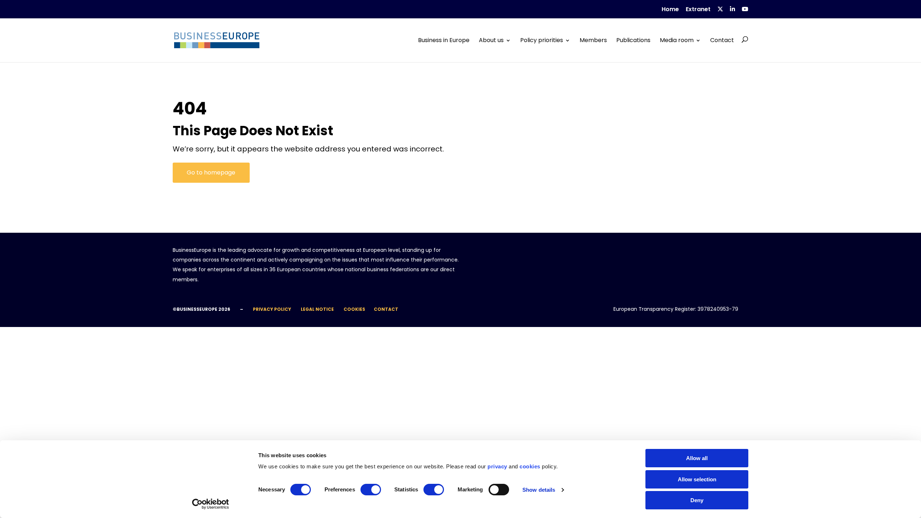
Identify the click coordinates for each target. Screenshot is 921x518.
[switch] (370, 489)
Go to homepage (211, 172)
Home (670, 9)
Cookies (354, 309)
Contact (722, 40)
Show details (538, 490)
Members (593, 40)
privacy (497, 466)
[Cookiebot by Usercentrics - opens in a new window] (210, 504)
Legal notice (317, 309)
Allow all (697, 458)
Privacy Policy (272, 309)
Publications (633, 40)
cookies (530, 466)
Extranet (698, 9)
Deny (696, 500)
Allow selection (697, 479)
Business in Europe (443, 40)
